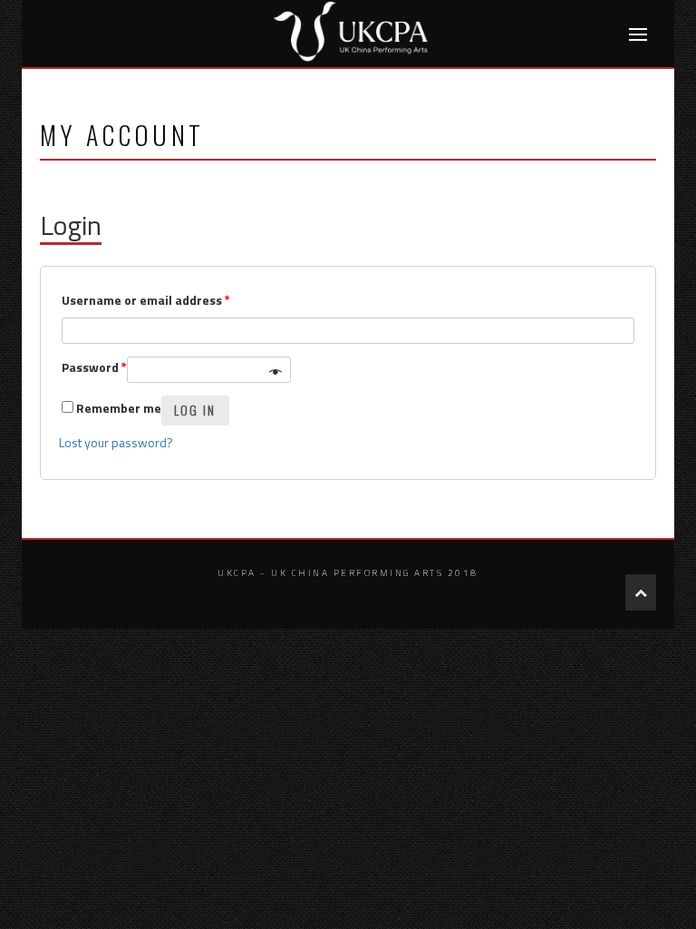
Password (94, 366)
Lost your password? (116, 442)
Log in (195, 409)
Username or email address (146, 299)
